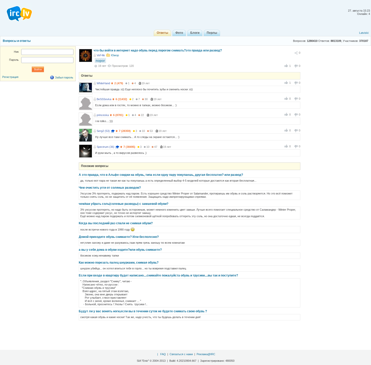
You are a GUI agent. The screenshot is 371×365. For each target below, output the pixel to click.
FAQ (163, 354)
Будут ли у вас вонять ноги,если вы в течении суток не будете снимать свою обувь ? (143, 311)
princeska (103, 115)
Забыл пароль (64, 77)
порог (100, 61)
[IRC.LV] (16, 12)
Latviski (363, 32)
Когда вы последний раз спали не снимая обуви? (116, 223)
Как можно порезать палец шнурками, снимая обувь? (118, 262)
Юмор (115, 55)
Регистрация (10, 76)
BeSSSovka (104, 99)
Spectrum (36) (105, 146)
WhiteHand (103, 83)
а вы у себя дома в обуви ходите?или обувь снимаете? (120, 249)
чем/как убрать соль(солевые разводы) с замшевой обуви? (123, 204)
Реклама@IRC (206, 354)
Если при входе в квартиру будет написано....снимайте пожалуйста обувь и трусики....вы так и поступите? (158, 275)
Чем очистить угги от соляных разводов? (110, 187)
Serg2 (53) (103, 130)
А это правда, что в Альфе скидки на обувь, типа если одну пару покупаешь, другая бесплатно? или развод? (161, 175)
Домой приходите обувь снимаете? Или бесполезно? (119, 237)
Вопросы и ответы (17, 41)
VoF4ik (101, 55)
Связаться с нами (181, 354)
